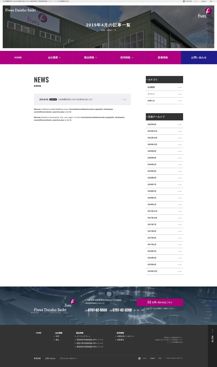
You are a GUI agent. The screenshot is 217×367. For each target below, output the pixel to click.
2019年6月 (152, 178)
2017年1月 (152, 244)
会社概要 (53, 57)
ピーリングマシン (83, 336)
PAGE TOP (212, 339)
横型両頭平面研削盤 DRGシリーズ (90, 347)
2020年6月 (152, 158)
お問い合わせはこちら (162, 302)
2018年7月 (152, 184)
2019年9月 (152, 171)
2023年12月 (152, 131)
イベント (151, 94)
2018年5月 (152, 191)
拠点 (57, 340)
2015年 (109, 30)
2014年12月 (152, 271)
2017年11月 (152, 211)
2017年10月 (152, 218)
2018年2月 (152, 198)
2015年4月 (152, 264)
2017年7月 (152, 224)
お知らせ (151, 101)
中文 (211, 1)
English (203, 1)
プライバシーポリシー (68, 358)
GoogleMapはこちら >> (94, 303)
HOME (103, 30)
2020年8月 (152, 151)
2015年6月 (152, 258)
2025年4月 (152, 124)
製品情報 (89, 57)
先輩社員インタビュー (125, 336)
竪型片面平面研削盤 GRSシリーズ (90, 343)
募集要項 (120, 340)
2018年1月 (152, 204)
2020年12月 (152, 144)
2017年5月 (152, 238)
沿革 (57, 336)
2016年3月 (152, 251)
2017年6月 (152, 231)
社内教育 (151, 87)
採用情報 (125, 57)
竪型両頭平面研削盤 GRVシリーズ (90, 340)
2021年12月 (152, 138)
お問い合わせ (199, 57)
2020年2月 (152, 164)
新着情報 (163, 57)
